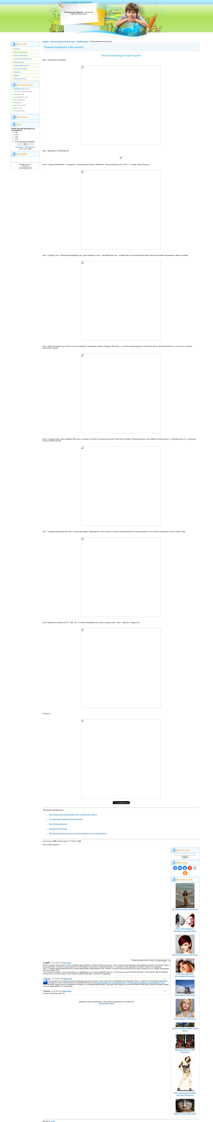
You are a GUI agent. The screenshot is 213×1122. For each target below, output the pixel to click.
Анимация (17, 94)
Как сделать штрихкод (58, 824)
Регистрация (104, 1003)
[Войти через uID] (175, 868)
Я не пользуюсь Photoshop (25, 141)
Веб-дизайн (18, 100)
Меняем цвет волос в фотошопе (185, 954)
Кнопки (16, 108)
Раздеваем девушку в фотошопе (185, 909)
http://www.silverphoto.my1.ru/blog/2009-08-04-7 (110, 983)
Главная (46, 41)
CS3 (16, 135)
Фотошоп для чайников (70, 2)
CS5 (16, 139)
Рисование (18, 111)
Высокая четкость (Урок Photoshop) (185, 1051)
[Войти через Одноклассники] (185, 873)
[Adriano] (48, 981)
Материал (67, 963)
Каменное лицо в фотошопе (185, 1113)
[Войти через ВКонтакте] (180, 868)
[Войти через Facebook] (185, 868)
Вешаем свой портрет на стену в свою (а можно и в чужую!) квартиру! (78, 833)
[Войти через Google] (195, 868)
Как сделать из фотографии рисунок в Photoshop (185, 1094)
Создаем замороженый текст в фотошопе (66, 819)
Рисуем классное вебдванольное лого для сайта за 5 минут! (73, 814)
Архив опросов (29, 147)
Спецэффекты (19, 97)
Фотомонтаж (18, 105)
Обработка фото (20, 89)
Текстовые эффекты (21, 91)
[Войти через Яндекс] (190, 868)
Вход (112, 1003)
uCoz (53, 1121)
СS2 (16, 132)
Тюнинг (16, 102)
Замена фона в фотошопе (185, 995)
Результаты (19, 147)
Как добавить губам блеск (185, 1019)
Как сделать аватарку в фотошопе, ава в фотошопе (185, 929)
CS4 (16, 137)
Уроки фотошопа (86, 2)
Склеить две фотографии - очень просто (185, 1029)
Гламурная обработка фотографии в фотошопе (185, 975)
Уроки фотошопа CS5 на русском (62, 41)
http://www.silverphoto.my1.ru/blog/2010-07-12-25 (147, 983)
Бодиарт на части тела (58, 829)
